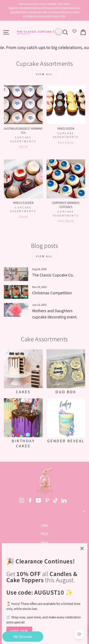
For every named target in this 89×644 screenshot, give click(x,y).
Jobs (44, 525)
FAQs (44, 534)
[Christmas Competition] (16, 292)
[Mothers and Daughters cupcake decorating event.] (16, 310)
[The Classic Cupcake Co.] (16, 274)
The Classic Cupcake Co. (53, 275)
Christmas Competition (52, 293)
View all (44, 74)
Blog (44, 542)
